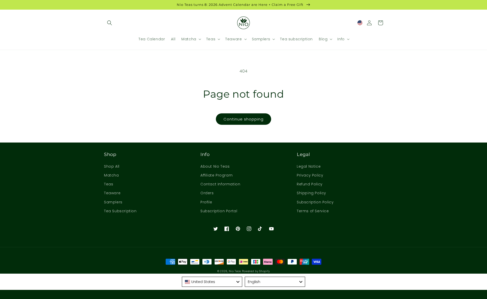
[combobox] (212, 282)
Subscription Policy (315, 202)
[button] (109, 22)
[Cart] (380, 22)
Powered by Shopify (256, 271)
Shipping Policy (311, 193)
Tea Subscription (120, 211)
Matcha (111, 175)
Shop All (111, 166)
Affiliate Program (216, 175)
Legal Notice (309, 166)
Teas (108, 184)
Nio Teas (235, 271)
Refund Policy (310, 184)
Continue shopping (243, 119)
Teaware (112, 193)
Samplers (113, 202)
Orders (207, 193)
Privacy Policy (310, 175)
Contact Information (220, 184)
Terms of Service (313, 211)
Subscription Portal (218, 211)
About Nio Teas (215, 166)
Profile (206, 202)
